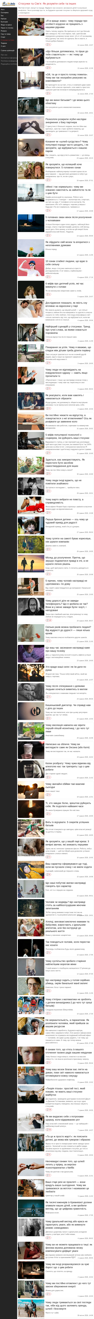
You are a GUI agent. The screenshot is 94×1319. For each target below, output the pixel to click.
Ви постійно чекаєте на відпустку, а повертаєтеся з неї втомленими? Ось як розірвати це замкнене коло (69, 418)
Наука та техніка (7, 28)
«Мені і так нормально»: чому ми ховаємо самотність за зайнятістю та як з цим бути (68, 189)
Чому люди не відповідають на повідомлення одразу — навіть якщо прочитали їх (66, 372)
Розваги (4, 31)
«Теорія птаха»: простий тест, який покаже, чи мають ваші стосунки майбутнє (65, 1091)
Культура (4, 22)
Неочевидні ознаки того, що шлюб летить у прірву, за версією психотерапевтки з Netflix (65, 1164)
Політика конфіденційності (11, 61)
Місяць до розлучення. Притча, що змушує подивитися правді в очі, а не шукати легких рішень (67, 560)
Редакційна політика (9, 64)
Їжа (2, 16)
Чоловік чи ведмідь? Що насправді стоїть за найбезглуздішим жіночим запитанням (66, 905)
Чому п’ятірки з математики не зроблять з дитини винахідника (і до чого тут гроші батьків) (69, 1002)
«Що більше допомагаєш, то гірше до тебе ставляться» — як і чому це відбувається (67, 54)
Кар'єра (3, 19)
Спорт (3, 37)
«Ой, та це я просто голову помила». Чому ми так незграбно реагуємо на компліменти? (67, 77)
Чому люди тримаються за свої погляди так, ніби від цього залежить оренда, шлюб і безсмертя (68, 1305)
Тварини (4, 43)
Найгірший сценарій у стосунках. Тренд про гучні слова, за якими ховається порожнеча (68, 329)
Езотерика (4, 12)
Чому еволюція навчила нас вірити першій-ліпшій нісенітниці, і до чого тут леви (67, 728)
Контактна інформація (10, 58)
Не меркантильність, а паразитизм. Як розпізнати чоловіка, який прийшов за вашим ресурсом (67, 1023)
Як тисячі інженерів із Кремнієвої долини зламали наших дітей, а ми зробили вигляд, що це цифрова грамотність (69, 1205)
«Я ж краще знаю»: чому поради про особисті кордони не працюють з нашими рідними (66, 24)
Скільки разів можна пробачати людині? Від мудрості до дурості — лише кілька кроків (68, 630)
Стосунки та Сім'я (7, 40)
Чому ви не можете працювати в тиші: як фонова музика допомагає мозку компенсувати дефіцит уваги (69, 1247)
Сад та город (6, 34)
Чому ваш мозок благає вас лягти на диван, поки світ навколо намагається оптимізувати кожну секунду (67, 1072)
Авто (2, 9)
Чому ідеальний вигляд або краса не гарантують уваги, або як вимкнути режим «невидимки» (67, 1224)
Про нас (4, 55)
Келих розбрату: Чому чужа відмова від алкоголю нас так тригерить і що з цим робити (68, 766)
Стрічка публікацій (7, 50)
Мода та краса (6, 25)
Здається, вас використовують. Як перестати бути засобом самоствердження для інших (65, 462)
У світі (3, 46)
